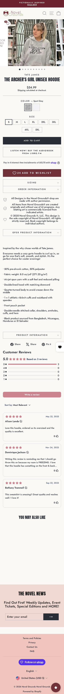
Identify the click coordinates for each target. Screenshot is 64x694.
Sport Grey (28, 107)
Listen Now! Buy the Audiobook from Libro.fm (32, 152)
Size (32, 117)
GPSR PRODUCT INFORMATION (32, 232)
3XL (54, 122)
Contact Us (32, 647)
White (36, 107)
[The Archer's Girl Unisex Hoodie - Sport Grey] (12, 573)
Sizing (31, 182)
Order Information (32, 189)
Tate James (32, 74)
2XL (43, 122)
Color (32, 101)
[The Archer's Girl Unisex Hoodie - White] (16, 573)
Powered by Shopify (32, 691)
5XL (37, 129)
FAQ (32, 651)
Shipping (21, 90)
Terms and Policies (32, 638)
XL (33, 122)
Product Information (32, 335)
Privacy (32, 642)
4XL (27, 129)
